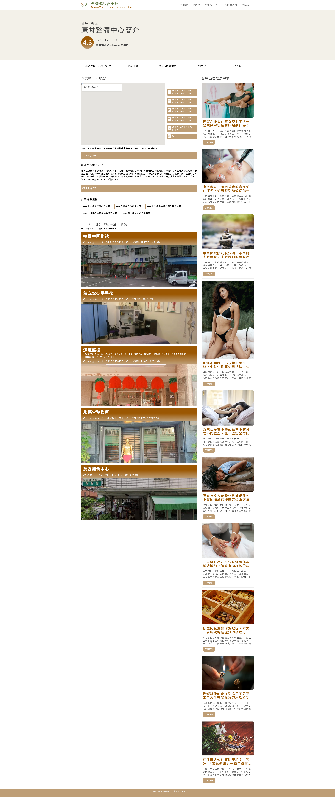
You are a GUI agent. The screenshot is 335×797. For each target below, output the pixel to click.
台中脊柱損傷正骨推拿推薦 (96, 206)
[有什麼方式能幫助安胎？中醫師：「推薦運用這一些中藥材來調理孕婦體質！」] (228, 753)
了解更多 (202, 65)
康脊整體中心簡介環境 (98, 65)
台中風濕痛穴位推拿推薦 (128, 206)
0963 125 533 (106, 40)
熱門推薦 (236, 65)
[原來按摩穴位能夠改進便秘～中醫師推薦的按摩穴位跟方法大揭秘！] (228, 489)
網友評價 (133, 65)
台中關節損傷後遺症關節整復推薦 (164, 206)
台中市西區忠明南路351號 (112, 45)
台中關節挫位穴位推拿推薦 (137, 213)
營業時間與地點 (167, 65)
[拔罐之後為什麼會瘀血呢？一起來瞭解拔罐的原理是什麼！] (228, 115)
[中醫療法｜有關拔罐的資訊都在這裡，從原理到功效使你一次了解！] (228, 180)
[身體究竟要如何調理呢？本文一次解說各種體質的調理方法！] (228, 622)
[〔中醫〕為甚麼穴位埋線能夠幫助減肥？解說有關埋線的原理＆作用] (228, 555)
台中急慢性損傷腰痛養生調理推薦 (100, 213)
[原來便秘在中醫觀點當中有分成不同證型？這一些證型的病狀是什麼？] (228, 422)
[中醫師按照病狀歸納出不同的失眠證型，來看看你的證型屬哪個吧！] (228, 246)
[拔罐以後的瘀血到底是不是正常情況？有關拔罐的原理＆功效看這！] (228, 687)
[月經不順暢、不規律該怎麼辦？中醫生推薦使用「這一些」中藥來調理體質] (228, 334)
